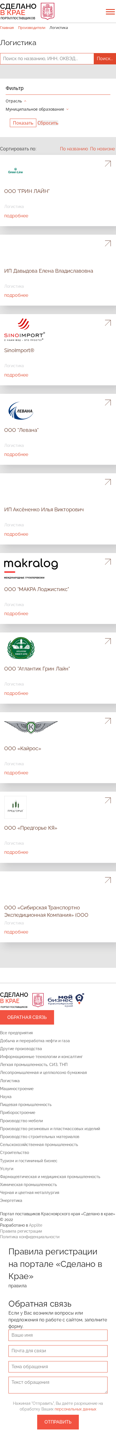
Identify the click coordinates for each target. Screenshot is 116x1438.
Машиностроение (17, 1088)
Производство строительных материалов (39, 1136)
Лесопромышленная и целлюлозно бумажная (43, 1072)
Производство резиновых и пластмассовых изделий (50, 1128)
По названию (74, 149)
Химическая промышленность (28, 1184)
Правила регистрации (21, 1231)
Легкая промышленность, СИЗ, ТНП (34, 1064)
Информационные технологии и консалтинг (41, 1056)
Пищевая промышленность (26, 1104)
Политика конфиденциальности (29, 1237)
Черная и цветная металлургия (29, 1192)
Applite (35, 1225)
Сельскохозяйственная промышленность (39, 1144)
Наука (6, 1096)
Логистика (10, 1080)
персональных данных (75, 1409)
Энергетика (11, 1200)
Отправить (58, 1422)
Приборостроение (17, 1112)
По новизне (102, 149)
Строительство (14, 1152)
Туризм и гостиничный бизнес (28, 1161)
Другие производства (21, 1048)
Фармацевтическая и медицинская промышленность (50, 1176)
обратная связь (27, 1017)
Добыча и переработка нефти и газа (35, 1040)
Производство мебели (21, 1121)
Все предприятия (16, 1033)
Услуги (6, 1168)
